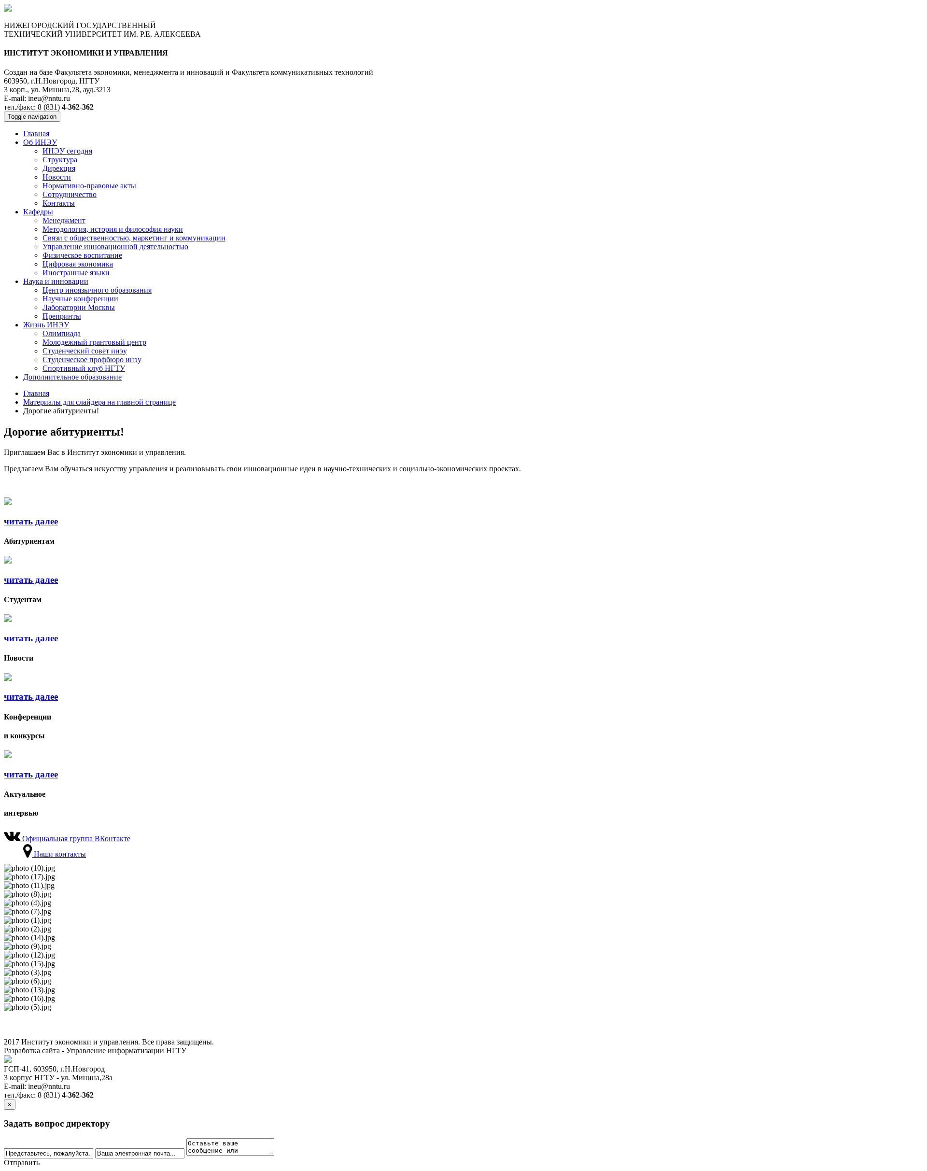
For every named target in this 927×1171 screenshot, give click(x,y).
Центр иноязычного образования (97, 290)
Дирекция (58, 168)
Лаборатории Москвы (78, 307)
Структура (59, 159)
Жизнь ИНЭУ (46, 325)
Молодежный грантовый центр (94, 342)
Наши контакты (59, 854)
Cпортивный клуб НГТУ (83, 368)
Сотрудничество (69, 194)
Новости (56, 177)
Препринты (61, 316)
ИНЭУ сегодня (67, 151)
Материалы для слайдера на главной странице (99, 402)
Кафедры (38, 212)
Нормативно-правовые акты (89, 186)
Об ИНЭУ (40, 142)
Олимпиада (61, 333)
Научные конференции (80, 299)
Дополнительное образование (72, 377)
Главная (36, 133)
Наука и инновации (55, 281)
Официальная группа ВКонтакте (75, 838)
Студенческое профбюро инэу (91, 359)
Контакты (58, 203)
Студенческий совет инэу (84, 351)
